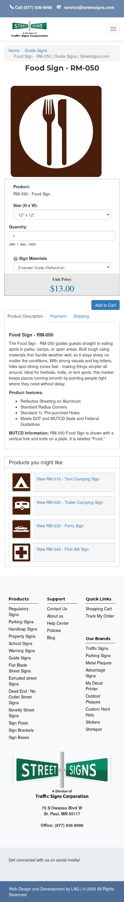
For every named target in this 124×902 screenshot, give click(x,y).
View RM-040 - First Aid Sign (62, 549)
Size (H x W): (25, 205)
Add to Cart (105, 305)
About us (55, 616)
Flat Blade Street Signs (20, 668)
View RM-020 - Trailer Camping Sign (69, 502)
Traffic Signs (97, 648)
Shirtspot (94, 729)
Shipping (81, 316)
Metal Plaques (99, 663)
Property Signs (22, 636)
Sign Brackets (21, 730)
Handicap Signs (23, 629)
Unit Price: (62, 279)
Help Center (58, 623)
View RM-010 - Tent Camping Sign (67, 479)
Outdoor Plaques (93, 699)
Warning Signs (22, 650)
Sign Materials (32, 258)
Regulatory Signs (19, 611)
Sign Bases (19, 737)
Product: (21, 186)
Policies (54, 630)
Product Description (25, 316)
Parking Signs (21, 621)
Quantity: (18, 227)
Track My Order (100, 616)
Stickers (93, 722)
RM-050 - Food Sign (31, 194)
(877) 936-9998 (38, 7)
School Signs (20, 643)
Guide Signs (20, 658)
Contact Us (57, 608)
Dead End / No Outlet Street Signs (22, 696)
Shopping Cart (99, 608)
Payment (58, 316)
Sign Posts (18, 723)
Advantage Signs (95, 673)
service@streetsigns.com (89, 7)
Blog (51, 637)
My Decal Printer (94, 686)
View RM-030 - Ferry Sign (60, 525)
